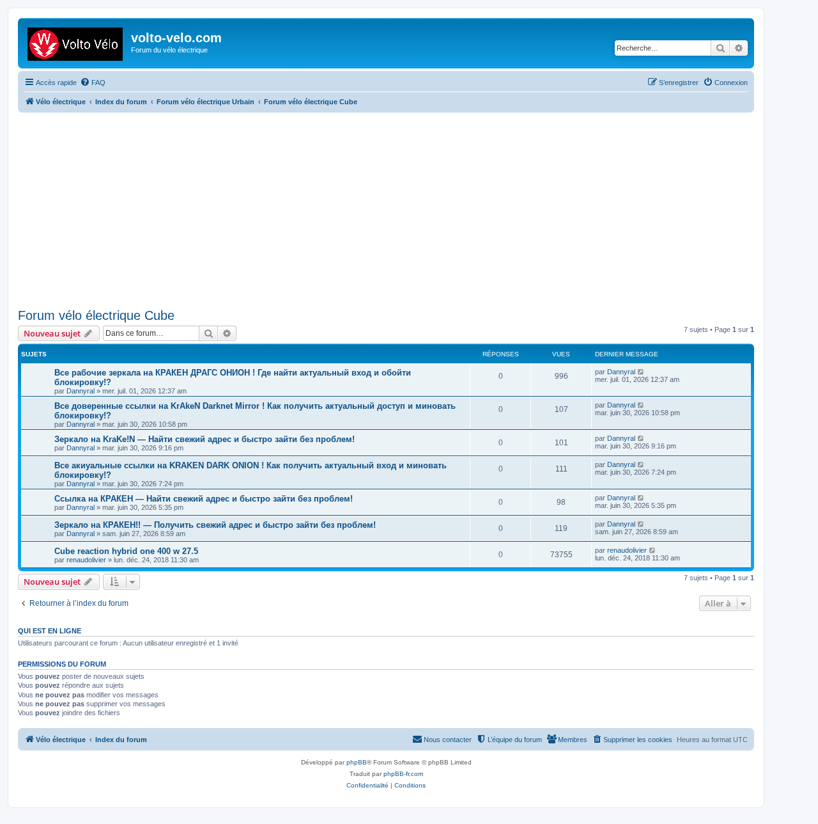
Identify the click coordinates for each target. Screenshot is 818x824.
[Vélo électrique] (76, 41)
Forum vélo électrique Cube (96, 315)
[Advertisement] (401, 208)
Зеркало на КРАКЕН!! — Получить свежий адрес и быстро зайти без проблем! (215, 525)
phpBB (356, 762)
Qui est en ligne (49, 631)
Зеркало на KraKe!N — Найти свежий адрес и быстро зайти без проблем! (204, 439)
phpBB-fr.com (403, 773)
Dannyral (80, 391)
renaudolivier (86, 560)
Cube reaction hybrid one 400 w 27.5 (126, 551)
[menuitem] (92, 82)
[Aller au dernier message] (641, 372)
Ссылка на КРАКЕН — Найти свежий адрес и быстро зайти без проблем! (203, 498)
